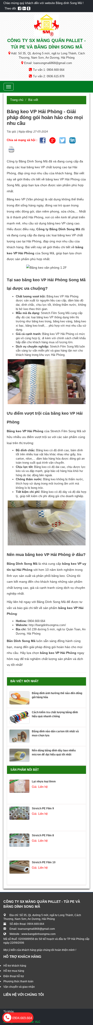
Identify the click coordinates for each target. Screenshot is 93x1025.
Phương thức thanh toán (18, 981)
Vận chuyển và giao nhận (19, 986)
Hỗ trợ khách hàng (14, 965)
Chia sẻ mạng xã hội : (22, 140)
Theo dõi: (11, 8)
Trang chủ (16, 100)
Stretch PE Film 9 (43, 808)
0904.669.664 (21, 1018)
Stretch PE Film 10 (44, 862)
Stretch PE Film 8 (43, 835)
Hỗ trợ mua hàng (13, 970)
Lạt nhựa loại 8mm (44, 781)
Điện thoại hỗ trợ (13, 976)
